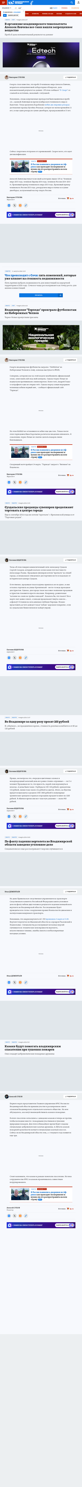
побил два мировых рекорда (57, 104)
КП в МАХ (59, 13)
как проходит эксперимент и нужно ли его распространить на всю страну (49, 168)
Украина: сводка (47, 13)
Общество (33, 161)
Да (5, 15)
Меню (3, 2)
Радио (55, 8)
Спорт (13, 19)
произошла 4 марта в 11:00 (57, 919)
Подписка (75, 8)
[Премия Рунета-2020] (31, 2)
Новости (7, 19)
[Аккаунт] (78, 2)
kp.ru (72, 198)
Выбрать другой (13, 15)
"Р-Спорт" (63, 90)
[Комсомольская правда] (18, 2)
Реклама (64, 8)
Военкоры (35, 13)
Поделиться (71, 77)
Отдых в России (70, 13)
